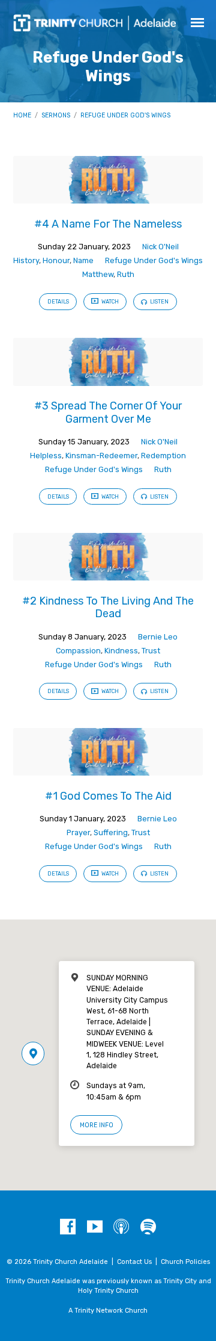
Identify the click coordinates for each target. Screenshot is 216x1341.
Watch (109, 302)
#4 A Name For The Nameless (108, 223)
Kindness (121, 650)
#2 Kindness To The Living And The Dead (108, 607)
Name (83, 260)
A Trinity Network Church (108, 1311)
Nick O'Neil (160, 246)
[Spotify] (148, 1227)
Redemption (163, 455)
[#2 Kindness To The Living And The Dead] (108, 573)
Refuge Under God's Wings (125, 115)
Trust (151, 650)
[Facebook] (68, 1227)
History (26, 260)
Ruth (125, 274)
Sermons (55, 115)
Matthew (97, 274)
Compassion (78, 650)
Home (22, 115)
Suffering (111, 832)
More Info (96, 1125)
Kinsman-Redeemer (101, 455)
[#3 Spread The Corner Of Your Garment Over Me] (108, 379)
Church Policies (185, 1262)
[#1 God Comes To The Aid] (108, 768)
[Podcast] (121, 1227)
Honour (56, 260)
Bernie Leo (158, 636)
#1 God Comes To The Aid (108, 795)
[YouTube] (95, 1227)
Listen (159, 302)
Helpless (46, 455)
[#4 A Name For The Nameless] (108, 196)
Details (58, 302)
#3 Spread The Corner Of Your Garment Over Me (108, 412)
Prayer (78, 832)
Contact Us (134, 1262)
